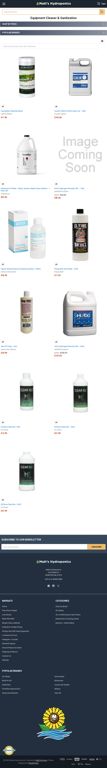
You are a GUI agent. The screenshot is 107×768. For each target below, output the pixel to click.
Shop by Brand (61, 606)
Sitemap (5, 660)
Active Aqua (59, 676)
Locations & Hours (9, 635)
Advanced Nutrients (10, 693)
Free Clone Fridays (9, 610)
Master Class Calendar (11, 623)
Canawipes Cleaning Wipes (12, 111)
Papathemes (33, 763)
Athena (57, 689)
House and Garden (62, 685)
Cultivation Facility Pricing (12, 627)
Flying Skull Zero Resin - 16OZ (66, 269)
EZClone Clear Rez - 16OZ (64, 427)
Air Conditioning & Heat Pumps (68, 615)
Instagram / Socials (10, 639)
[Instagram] (53, 586)
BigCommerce (41, 760)
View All (57, 693)
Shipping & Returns (10, 652)
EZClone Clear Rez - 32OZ (11, 504)
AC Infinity (60, 610)
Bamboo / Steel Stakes (65, 623)
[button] (102, 41)
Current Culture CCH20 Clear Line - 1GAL (70, 111)
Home (4, 606)
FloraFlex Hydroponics (11, 689)
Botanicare (58, 680)
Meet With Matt (8, 619)
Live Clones (6, 615)
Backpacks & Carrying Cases (67, 619)
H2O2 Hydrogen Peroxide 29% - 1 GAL (69, 188)
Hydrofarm (6, 685)
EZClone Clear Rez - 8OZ (10, 427)
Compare (3, 106)
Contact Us (6, 656)
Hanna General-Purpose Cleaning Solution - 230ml (21, 269)
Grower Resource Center (12, 648)
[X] (58, 586)
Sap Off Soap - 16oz (9, 346)
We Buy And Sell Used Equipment (15, 631)
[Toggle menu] (4, 4)
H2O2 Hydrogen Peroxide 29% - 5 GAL (69, 346)
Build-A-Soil (7, 680)
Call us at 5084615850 (53, 579)
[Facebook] (49, 586)
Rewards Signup (8, 643)
